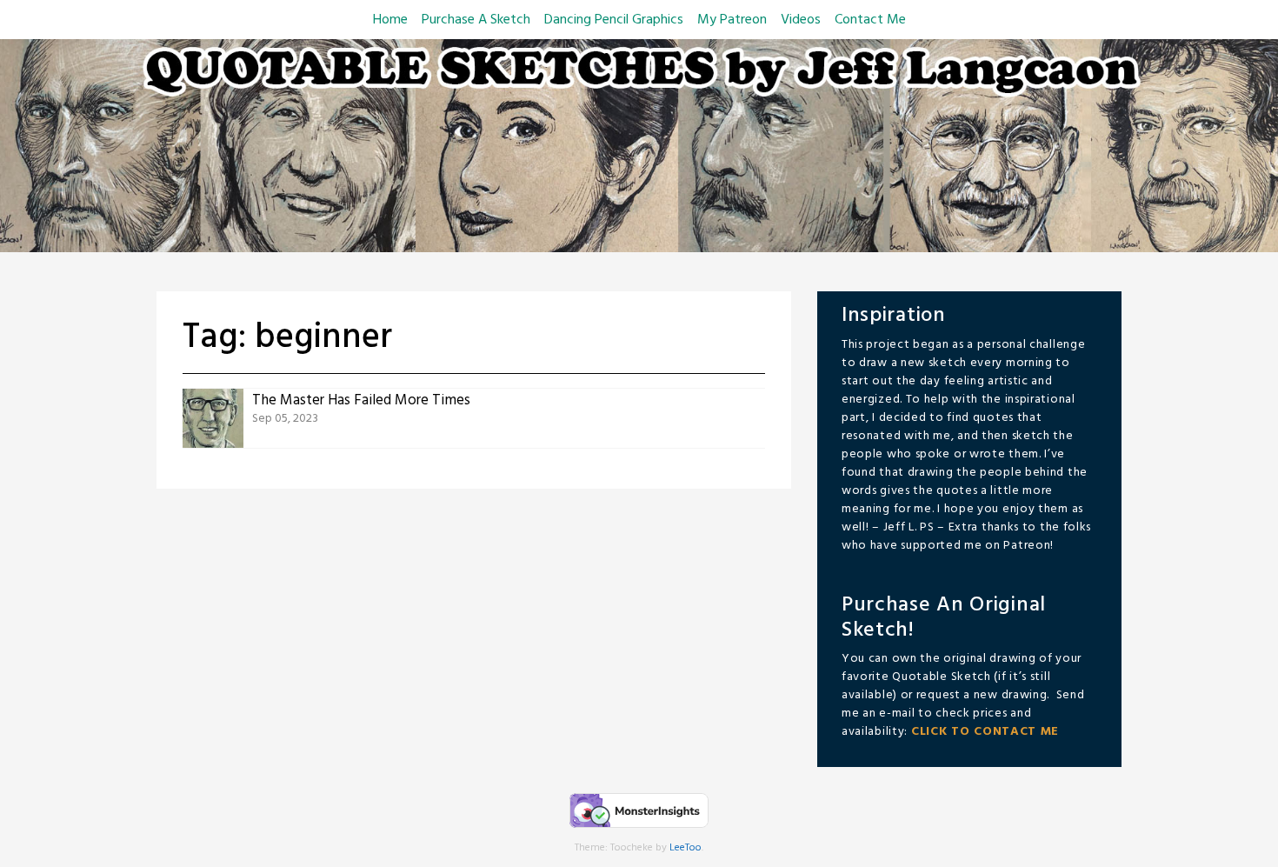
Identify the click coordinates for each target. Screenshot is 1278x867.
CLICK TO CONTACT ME (985, 732)
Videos (801, 20)
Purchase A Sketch (476, 20)
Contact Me (870, 20)
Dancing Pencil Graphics (613, 20)
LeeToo (685, 848)
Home (390, 20)
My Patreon (732, 20)
